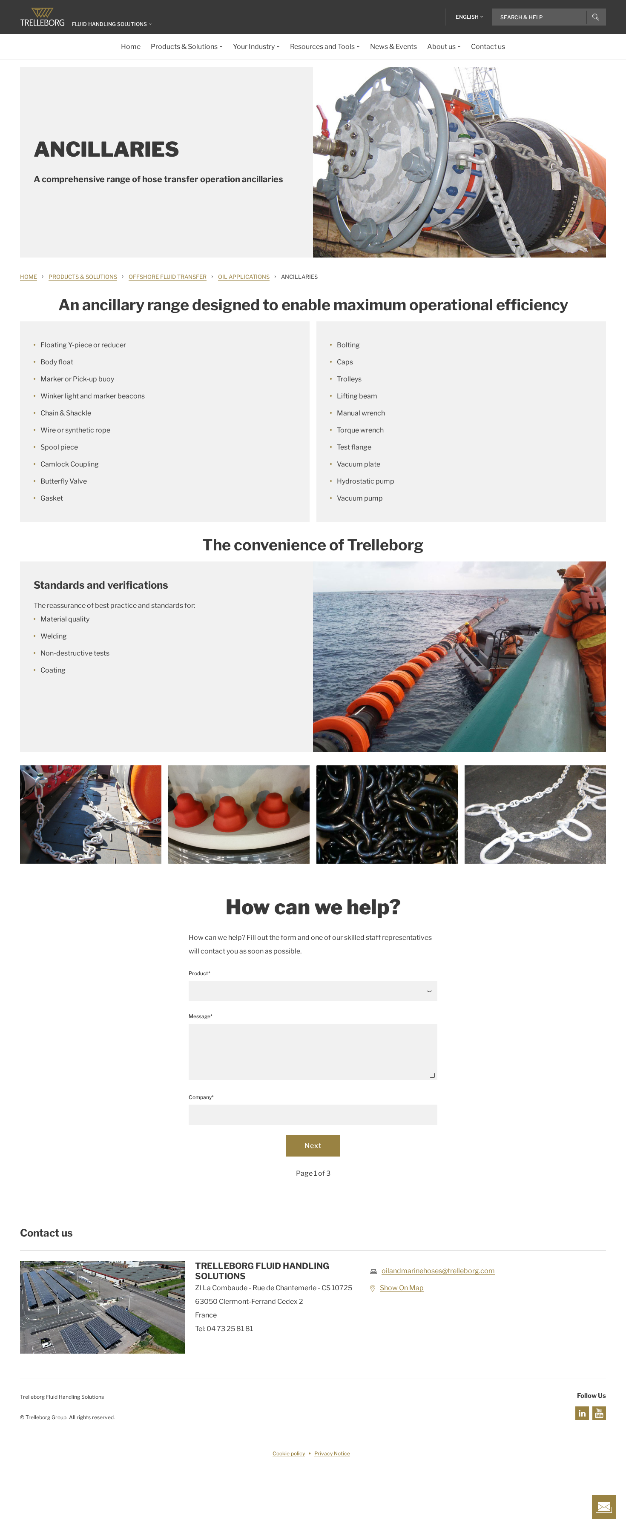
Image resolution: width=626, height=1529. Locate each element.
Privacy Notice (332, 1453)
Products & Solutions (83, 276)
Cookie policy (289, 1453)
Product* (199, 973)
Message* (200, 1016)
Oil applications (244, 276)
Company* (201, 1097)
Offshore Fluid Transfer (168, 276)
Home (28, 276)
